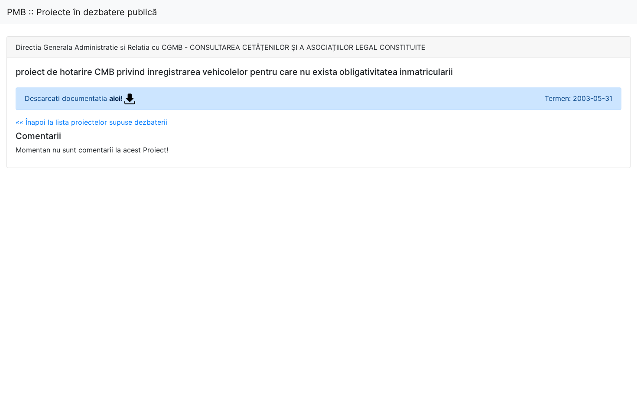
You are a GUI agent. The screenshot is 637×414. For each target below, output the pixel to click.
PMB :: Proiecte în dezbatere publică (82, 12)
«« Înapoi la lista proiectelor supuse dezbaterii (91, 122)
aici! (116, 98)
